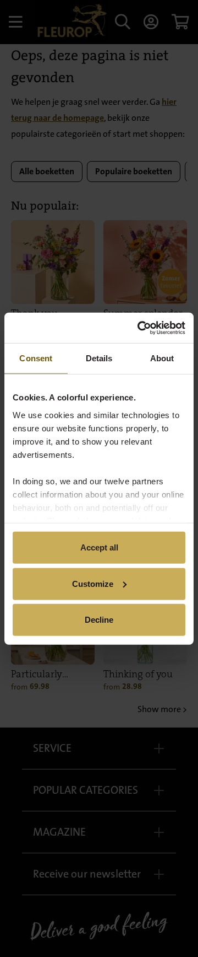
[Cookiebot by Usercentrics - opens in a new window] (139, 327)
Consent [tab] (35, 358)
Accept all (99, 547)
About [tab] (162, 358)
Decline (99, 619)
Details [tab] (99, 358)
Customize (92, 583)
